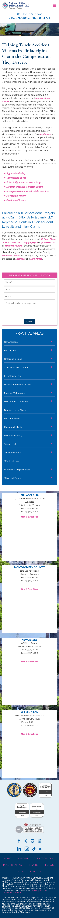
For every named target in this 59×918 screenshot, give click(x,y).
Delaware (21, 259)
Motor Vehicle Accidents (17, 401)
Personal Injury (11, 418)
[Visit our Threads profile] (40, 849)
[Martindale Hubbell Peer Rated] (29, 833)
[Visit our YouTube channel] (39, 841)
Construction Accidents (16, 367)
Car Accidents (11, 342)
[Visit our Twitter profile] (25, 841)
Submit (29, 321)
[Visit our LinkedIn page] (19, 849)
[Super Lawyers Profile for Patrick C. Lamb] (22, 817)
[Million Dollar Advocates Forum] (30, 796)
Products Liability (13, 435)
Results (33, 865)
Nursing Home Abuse (15, 410)
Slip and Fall (10, 444)
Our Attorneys (43, 858)
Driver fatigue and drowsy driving (23, 182)
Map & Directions (29, 517)
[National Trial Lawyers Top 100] (14, 796)
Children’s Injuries (13, 359)
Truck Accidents (12, 452)
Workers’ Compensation (17, 469)
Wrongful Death (12, 478)
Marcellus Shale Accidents (18, 384)
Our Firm (22, 858)
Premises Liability (13, 427)
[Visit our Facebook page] (19, 841)
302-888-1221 (41, 18)
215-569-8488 (18, 18)
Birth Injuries (10, 350)
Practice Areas (12, 865)
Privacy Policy (39, 890)
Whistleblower (12, 461)
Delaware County (11, 255)
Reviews (49, 865)
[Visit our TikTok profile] (34, 849)
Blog (21, 871)
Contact (35, 871)
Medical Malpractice (14, 393)
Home (7, 858)
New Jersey (36, 259)
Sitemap (18, 892)
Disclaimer (7, 892)
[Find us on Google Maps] (32, 841)
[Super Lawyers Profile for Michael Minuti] (37, 817)
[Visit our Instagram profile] (26, 849)
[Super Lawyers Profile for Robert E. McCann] (45, 796)
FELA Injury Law (12, 376)
